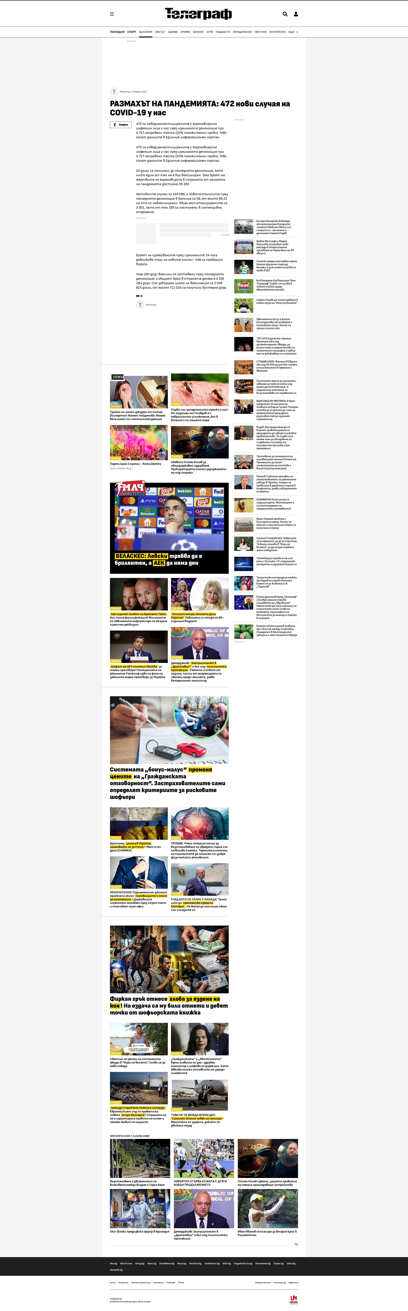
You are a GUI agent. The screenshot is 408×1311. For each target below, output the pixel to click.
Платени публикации (141, 1283)
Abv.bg (113, 1263)
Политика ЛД (280, 1283)
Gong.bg (139, 1263)
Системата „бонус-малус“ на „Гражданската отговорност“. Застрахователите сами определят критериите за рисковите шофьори (167, 783)
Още (291, 32)
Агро (210, 32)
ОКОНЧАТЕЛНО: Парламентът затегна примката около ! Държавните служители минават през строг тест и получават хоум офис (138, 899)
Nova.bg (181, 1263)
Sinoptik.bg (116, 1270)
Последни (117, 32)
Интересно (278, 32)
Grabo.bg (279, 1263)
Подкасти (223, 32)
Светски (260, 32)
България (145, 32)
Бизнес (198, 32)
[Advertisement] (169, 336)
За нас (112, 1283)
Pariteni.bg (195, 1263)
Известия (293, 1283)
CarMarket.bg (212, 1263)
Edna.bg (291, 1263)
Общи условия (144, 1302)
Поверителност (263, 1283)
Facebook (171, 1283)
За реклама (123, 1283)
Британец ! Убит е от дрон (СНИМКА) (135, 847)
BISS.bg (227, 1263)
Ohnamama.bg (263, 1263)
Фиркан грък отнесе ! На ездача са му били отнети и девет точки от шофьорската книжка (169, 1006)
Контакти (159, 1283)
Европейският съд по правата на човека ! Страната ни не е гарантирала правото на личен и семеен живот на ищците (138, 1115)
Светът (160, 32)
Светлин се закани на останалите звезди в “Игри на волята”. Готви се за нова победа (137, 1062)
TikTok (181, 1283)
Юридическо (242, 32)
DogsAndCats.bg (243, 1263)
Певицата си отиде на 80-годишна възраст (197, 618)
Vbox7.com (126, 1263)
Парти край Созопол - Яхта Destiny (135, 463)
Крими (185, 32)
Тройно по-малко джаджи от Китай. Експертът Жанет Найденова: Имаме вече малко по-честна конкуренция (137, 415)
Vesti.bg (151, 1263)
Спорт (131, 32)
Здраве (173, 32)
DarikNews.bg (166, 1263)
